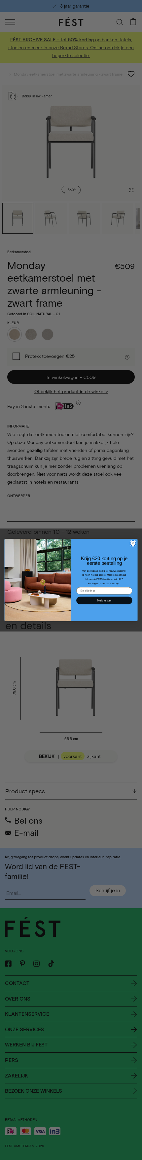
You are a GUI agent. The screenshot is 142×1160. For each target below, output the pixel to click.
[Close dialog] (133, 543)
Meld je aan (104, 600)
